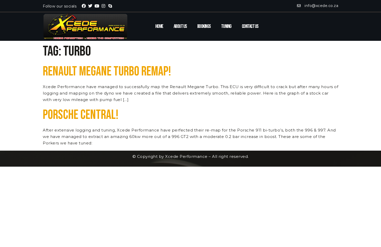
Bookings (204, 26)
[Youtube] (97, 6)
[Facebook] (84, 6)
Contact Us (250, 26)
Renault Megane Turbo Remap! (107, 71)
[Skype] (110, 6)
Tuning (226, 26)
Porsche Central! (80, 115)
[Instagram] (104, 6)
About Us (180, 26)
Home (159, 26)
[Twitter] (90, 6)
